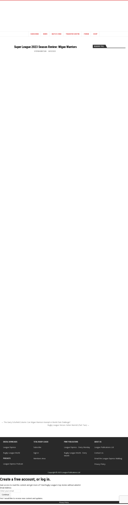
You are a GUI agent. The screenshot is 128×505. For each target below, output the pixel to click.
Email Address (5, 488)
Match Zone (56, 34)
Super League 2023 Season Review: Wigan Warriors (45, 47)
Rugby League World (11, 453)
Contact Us (98, 453)
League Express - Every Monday (77, 447)
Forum (86, 34)
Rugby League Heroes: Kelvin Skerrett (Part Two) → (68, 425)
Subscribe (34, 34)
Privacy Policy (99, 464)
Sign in (36, 453)
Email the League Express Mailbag (108, 458)
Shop (95, 34)
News (45, 34)
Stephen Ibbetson (40, 51)
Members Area (40, 458)
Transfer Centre (73, 34)
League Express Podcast (13, 464)
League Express (9, 447)
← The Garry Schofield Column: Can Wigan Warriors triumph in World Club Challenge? (36, 422)
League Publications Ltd (104, 447)
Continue (5, 494)
